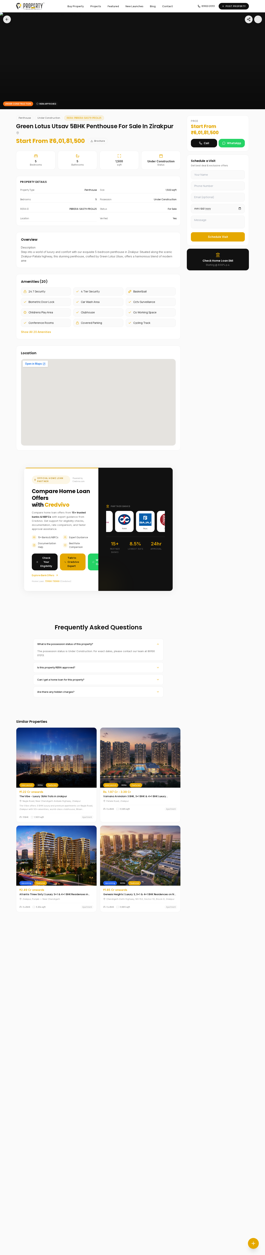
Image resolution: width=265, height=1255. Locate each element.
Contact (167, 6)
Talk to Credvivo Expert (73, 562)
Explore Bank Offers (43, 575)
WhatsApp (234, 143)
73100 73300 (52, 581)
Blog (153, 6)
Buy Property (76, 6)
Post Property (236, 6)
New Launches (134, 6)
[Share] (249, 19)
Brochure (99, 140)
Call (206, 143)
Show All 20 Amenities (36, 332)
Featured (113, 6)
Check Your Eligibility (46, 561)
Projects (95, 6)
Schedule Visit (218, 236)
